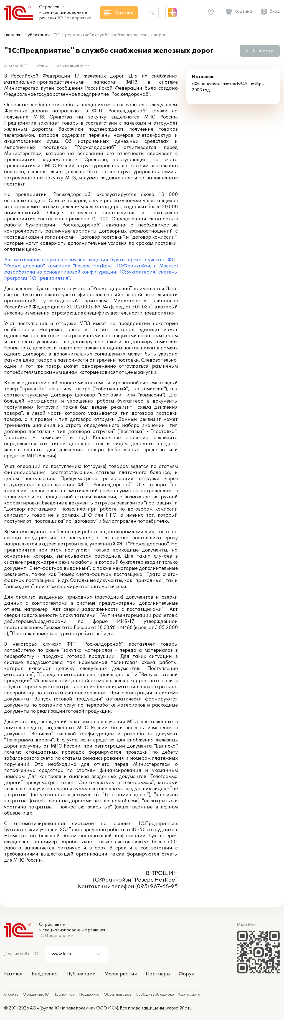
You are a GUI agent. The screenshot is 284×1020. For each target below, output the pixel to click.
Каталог (13, 974)
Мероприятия (121, 974)
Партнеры (158, 974)
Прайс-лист (64, 994)
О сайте (11, 994)
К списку (263, 51)
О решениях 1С (36, 994)
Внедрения (45, 974)
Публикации (37, 35)
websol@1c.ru (179, 1008)
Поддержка (89, 994)
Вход (275, 11)
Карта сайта (189, 994)
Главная (12, 35)
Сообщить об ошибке (155, 994)
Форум (186, 974)
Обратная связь (117, 994)
